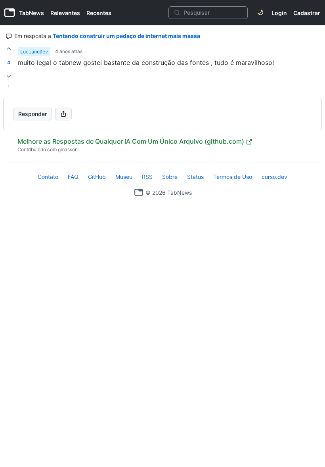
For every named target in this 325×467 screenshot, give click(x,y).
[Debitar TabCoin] (8, 76)
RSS (147, 176)
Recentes (98, 12)
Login (279, 12)
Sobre (170, 176)
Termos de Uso (232, 176)
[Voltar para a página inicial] (139, 192)
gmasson (68, 149)
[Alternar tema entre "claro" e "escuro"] (260, 12)
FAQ (73, 176)
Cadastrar (306, 12)
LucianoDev (34, 52)
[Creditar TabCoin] (8, 48)
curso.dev (274, 176)
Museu (123, 176)
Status (195, 176)
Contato (48, 176)
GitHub (97, 176)
